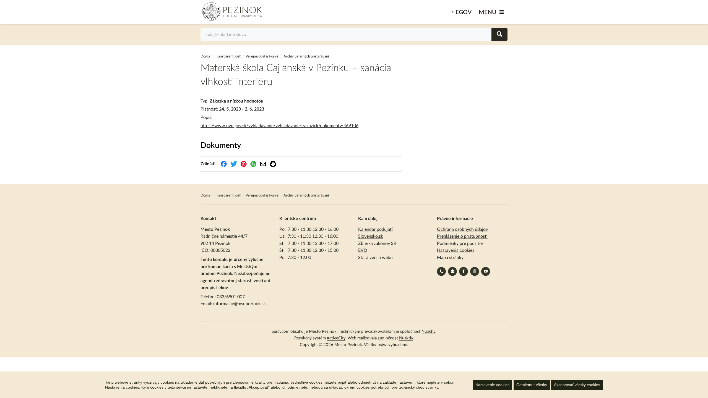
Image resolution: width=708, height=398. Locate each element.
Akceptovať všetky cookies (577, 385)
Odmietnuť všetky (531, 385)
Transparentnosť (228, 56)
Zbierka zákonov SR (377, 243)
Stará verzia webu (375, 257)
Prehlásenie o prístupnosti (462, 236)
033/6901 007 (231, 297)
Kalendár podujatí (375, 229)
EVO (362, 250)
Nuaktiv (428, 331)
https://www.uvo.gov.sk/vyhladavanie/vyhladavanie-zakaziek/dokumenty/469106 (279, 126)
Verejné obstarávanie (262, 56)
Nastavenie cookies (492, 385)
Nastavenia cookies (455, 250)
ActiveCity (336, 338)
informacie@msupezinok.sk (239, 304)
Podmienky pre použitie (460, 243)
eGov (463, 12)
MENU (487, 12)
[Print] (273, 163)
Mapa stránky (450, 257)
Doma (206, 56)
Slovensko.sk (370, 236)
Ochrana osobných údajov (462, 229)
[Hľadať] (499, 34)
